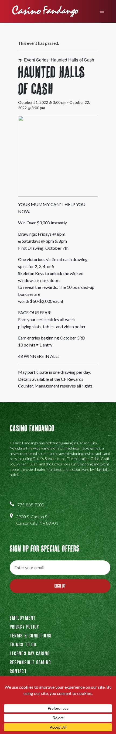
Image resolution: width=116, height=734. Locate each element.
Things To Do (23, 644)
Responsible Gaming (30, 662)
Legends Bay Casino (30, 653)
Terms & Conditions (31, 636)
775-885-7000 (30, 504)
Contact (18, 671)
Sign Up (60, 585)
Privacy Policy (24, 627)
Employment (23, 618)
